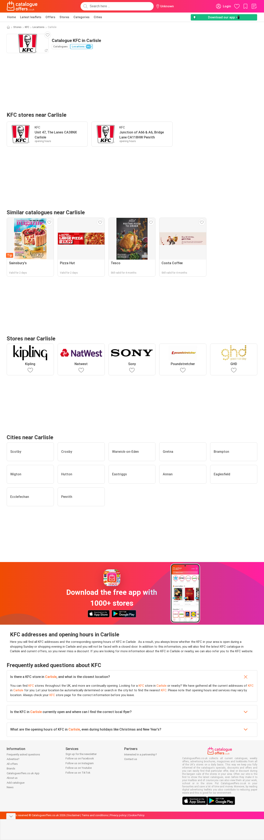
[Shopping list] (254, 6)
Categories (81, 17)
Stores (64, 17)
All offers (12, 763)
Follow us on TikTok (78, 772)
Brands (11, 768)
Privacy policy (118, 815)
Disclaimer (73, 815)
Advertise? (13, 759)
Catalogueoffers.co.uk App (23, 773)
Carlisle (51, 677)
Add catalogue (15, 782)
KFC (27, 27)
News (10, 787)
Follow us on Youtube (79, 767)
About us (12, 777)
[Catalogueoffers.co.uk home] (22, 6)
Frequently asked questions (23, 754)
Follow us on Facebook (80, 758)
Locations (38, 27)
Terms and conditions (95, 815)
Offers (50, 17)
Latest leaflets (30, 17)
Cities (98, 17)
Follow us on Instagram (80, 763)
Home (11, 17)
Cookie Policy (136, 815)
